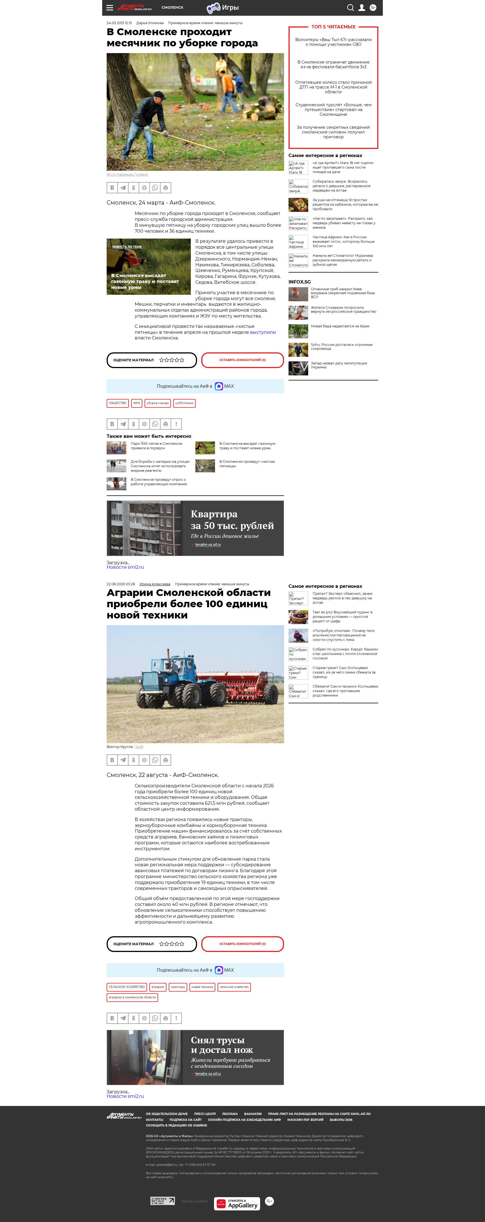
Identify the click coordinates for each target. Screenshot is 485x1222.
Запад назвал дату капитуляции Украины (339, 365)
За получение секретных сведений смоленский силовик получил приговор (333, 132)
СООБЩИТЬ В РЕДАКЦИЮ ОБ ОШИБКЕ (176, 1125)
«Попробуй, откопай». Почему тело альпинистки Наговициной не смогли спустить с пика (344, 635)
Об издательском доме (167, 1114)
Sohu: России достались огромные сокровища (341, 347)
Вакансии (253, 1114)
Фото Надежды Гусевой (127, 174)
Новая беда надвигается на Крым (340, 326)
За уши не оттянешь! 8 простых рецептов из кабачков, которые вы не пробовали (345, 204)
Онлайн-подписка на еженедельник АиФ (244, 1120)
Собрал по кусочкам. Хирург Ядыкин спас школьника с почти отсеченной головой (345, 653)
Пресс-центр (205, 1114)
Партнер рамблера (194, 1201)
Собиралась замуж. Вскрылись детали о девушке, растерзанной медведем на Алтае (341, 185)
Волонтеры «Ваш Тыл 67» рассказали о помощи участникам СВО (333, 42)
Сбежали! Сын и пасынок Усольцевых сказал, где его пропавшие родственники (345, 690)
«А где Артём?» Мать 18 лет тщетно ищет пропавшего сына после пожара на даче (343, 167)
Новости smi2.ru (125, 567)
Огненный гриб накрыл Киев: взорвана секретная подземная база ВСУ (343, 293)
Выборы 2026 (341, 1120)
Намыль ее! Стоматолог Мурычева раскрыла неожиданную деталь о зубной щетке (343, 260)
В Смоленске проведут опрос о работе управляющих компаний (159, 481)
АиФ (139, 747)
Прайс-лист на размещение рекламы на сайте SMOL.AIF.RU (319, 1114)
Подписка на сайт (186, 1120)
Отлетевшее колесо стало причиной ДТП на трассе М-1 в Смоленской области (333, 87)
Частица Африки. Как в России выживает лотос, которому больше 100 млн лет (343, 241)
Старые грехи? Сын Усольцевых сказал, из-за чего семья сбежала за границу (344, 672)
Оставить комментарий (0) (242, 360)
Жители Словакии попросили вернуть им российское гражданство (343, 310)
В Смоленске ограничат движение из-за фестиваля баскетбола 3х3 (334, 64)
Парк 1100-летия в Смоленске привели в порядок (156, 445)
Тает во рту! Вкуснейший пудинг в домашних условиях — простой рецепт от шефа (342, 616)
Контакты (154, 1120)
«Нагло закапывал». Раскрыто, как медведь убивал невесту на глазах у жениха (344, 223)
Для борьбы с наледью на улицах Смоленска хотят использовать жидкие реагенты (160, 466)
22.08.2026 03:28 (121, 584)
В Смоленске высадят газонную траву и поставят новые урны (247, 445)
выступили (263, 332)
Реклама (230, 1114)
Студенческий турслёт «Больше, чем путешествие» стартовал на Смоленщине (334, 110)
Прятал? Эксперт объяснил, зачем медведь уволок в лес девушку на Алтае (342, 598)
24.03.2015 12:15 (119, 23)
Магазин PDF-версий (305, 1120)
